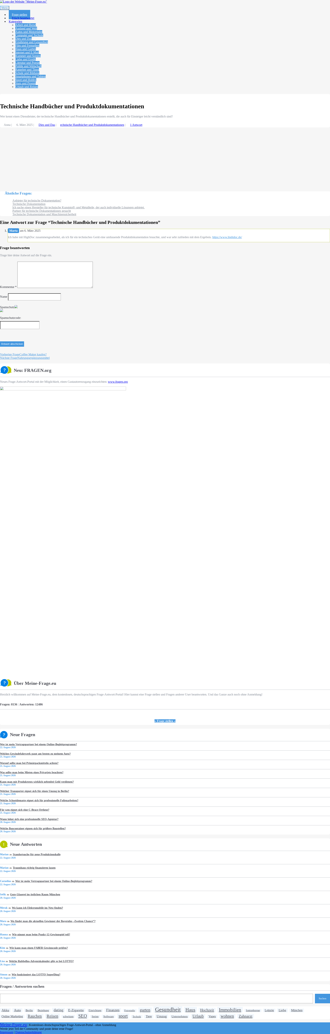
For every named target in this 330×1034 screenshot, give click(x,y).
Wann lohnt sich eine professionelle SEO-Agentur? (29, 819)
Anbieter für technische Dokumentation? (36, 200)
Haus (190, 1009)
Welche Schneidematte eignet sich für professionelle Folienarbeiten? (39, 800)
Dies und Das (23, 38)
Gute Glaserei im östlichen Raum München (35, 894)
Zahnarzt (245, 1016)
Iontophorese (253, 1010)
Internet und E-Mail (27, 52)
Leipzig (269, 1010)
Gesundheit (168, 1009)
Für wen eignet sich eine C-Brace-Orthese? (24, 809)
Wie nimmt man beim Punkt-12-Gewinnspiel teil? (41, 934)
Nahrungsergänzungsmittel (25, 357)
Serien (95, 1016)
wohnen (227, 1016)
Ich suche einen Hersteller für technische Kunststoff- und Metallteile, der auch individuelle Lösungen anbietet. (78, 207)
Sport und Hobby (25, 79)
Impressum (6, 1032)
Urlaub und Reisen (26, 86)
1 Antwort (136, 124)
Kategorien (15, 21)
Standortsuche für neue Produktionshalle (36, 854)
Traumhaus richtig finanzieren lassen (34, 867)
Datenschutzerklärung (28, 1032)
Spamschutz (7, 307)
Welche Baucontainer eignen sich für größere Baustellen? (33, 828)
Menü (5, 7)
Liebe (282, 1010)
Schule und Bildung (27, 73)
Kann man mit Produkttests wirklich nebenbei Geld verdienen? (37, 781)
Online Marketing (12, 1016)
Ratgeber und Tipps (27, 69)
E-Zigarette (76, 1010)
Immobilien (230, 1009)
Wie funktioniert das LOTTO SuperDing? (36, 974)
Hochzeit (207, 1010)
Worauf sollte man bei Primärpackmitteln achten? (29, 763)
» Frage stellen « (165, 721)
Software (108, 1016)
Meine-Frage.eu (13, 1024)
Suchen (322, 998)
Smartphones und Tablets (30, 76)
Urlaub (198, 1016)
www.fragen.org (118, 381)
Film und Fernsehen (27, 45)
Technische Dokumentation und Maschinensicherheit (44, 214)
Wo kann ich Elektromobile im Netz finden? (37, 907)
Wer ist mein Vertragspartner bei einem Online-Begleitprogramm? (38, 744)
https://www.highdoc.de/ (227, 237)
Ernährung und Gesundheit (31, 42)
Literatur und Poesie (27, 62)
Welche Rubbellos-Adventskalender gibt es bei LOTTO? (41, 961)
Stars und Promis (25, 83)
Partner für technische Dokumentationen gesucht (41, 210)
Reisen (52, 1016)
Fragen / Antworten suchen (22, 986)
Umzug (162, 1016)
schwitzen (68, 1016)
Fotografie (129, 1010)
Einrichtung (95, 1010)
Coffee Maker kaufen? (23, 354)
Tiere (149, 1016)
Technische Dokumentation (28, 204)
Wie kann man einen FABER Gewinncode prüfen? (38, 947)
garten (145, 1009)
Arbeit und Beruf (25, 25)
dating (58, 1010)
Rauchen (35, 1016)
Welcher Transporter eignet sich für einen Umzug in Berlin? (34, 791)
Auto (17, 1010)
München (296, 1010)
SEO (82, 1015)
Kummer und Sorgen (28, 55)
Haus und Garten (25, 49)
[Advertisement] (114, 157)
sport (123, 1015)
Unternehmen (179, 1016)
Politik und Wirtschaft (28, 66)
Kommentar (8, 287)
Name (3, 296)
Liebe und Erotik (25, 59)
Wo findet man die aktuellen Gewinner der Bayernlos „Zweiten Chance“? (53, 921)
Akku (5, 1010)
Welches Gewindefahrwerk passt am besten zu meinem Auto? (35, 753)
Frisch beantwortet (23, 18)
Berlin (29, 1010)
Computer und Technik (29, 35)
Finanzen (113, 1010)
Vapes (212, 1016)
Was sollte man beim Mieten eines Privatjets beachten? (31, 772)
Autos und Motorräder (28, 31)
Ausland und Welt (26, 28)
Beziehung (43, 1010)
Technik (137, 1016)
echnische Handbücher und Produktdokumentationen (92, 124)
